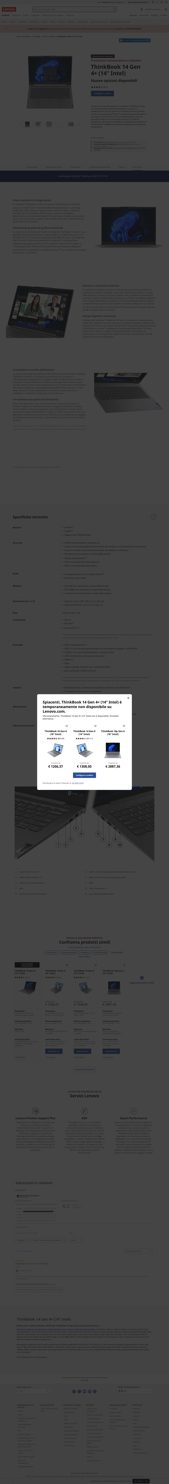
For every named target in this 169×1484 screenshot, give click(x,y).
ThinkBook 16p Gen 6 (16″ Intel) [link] (113, 733)
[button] (67, 725)
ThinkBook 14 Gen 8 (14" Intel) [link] (84, 733)
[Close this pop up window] (128, 698)
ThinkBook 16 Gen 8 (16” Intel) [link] (56, 733)
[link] (55, 750)
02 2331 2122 (77, 783)
